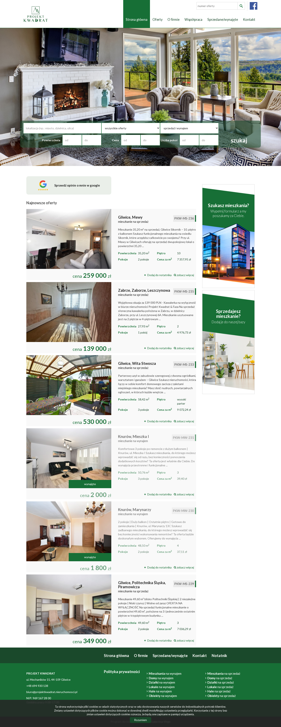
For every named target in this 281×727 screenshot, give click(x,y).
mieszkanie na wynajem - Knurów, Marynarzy (111, 536)
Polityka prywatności (122, 671)
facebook (253, 6)
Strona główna (136, 19)
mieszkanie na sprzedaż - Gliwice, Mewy (111, 244)
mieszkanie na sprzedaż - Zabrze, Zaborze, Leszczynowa (111, 317)
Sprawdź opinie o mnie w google (77, 185)
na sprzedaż (220, 682)
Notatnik (219, 655)
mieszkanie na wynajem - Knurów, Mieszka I (111, 463)
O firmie (173, 19)
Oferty (157, 19)
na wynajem (162, 682)
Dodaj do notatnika (159, 275)
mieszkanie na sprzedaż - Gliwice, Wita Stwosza (111, 390)
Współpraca (193, 19)
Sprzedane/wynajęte (222, 19)
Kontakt (249, 19)
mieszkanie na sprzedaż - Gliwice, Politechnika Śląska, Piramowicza (111, 609)
